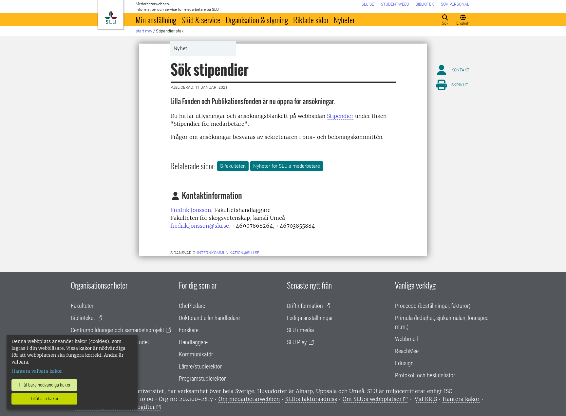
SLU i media (300, 330)
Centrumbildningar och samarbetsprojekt (117, 330)
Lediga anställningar (310, 317)
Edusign (404, 363)
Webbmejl (406, 338)
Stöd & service (200, 20)
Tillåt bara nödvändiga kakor (44, 385)
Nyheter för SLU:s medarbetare (286, 166)
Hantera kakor (461, 399)
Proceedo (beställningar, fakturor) (432, 305)
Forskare (188, 330)
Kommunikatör (196, 354)
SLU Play (297, 342)
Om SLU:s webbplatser (372, 399)
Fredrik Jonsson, (191, 210)
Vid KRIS (426, 399)
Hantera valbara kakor (36, 371)
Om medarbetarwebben (249, 399)
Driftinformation (305, 305)
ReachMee (407, 351)
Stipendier (340, 116)
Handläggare (193, 342)
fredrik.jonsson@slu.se (199, 225)
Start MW (144, 30)
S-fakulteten (233, 166)
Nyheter (344, 20)
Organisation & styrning (257, 20)
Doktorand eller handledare (209, 317)
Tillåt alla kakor (44, 399)
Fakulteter (82, 305)
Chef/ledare (192, 305)
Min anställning (156, 20)
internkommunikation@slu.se (228, 253)
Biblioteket (83, 317)
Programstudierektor (202, 378)
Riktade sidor (311, 20)
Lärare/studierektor (200, 366)
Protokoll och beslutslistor (425, 375)
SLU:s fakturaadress (311, 399)
